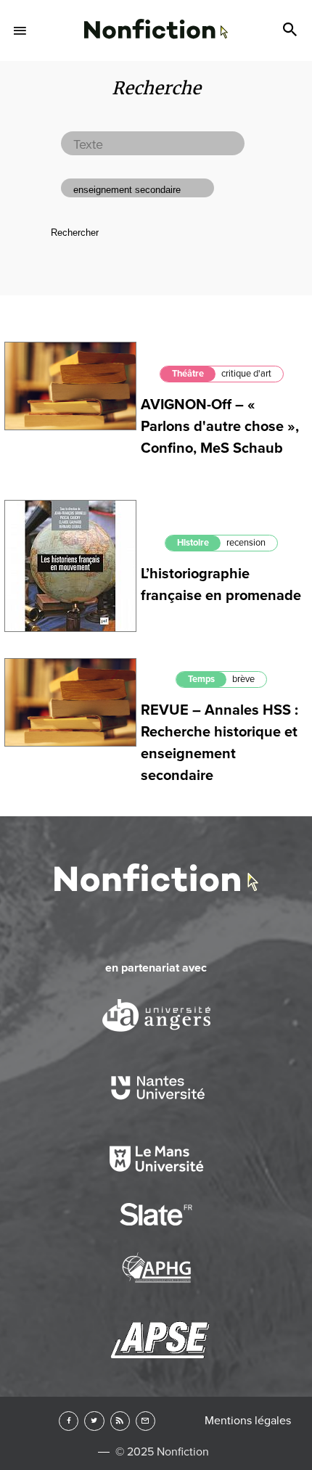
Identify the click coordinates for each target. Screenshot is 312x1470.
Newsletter (145, 1421)
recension (246, 543)
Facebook (68, 1421)
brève (243, 679)
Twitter (94, 1421)
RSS (120, 1421)
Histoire (193, 543)
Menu (20, 30)
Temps (201, 679)
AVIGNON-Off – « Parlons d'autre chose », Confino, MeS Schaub (220, 426)
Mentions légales (248, 1420)
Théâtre (188, 373)
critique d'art (246, 373)
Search (291, 30)
